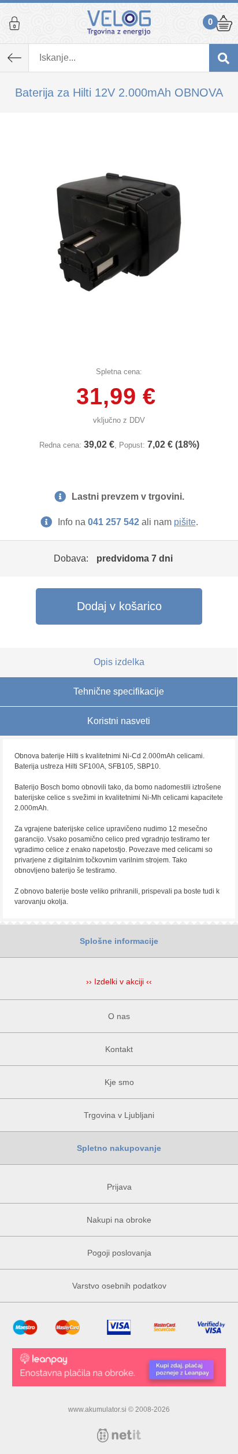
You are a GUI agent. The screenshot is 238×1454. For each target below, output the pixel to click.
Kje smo (119, 1082)
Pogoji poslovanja (119, 1252)
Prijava (14, 23)
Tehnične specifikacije (118, 691)
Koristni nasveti (118, 721)
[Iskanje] (223, 58)
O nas (119, 1016)
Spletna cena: (119, 371)
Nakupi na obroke (119, 1219)
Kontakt (119, 1049)
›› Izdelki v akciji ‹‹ (119, 981)
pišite (185, 522)
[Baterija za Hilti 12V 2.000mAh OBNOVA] (119, 232)
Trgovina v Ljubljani (119, 1115)
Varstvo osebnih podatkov (119, 1285)
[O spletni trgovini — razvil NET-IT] (119, 1435)
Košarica (223, 23)
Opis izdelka (119, 662)
